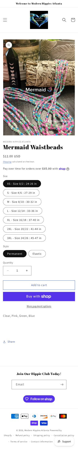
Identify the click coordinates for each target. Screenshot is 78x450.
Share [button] (11, 341)
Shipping (7, 161)
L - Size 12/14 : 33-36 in (22, 211)
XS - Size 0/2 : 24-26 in (22, 183)
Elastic (37, 253)
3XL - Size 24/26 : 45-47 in (24, 238)
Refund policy (23, 435)
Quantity (8, 262)
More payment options (39, 306)
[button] (5, 19)
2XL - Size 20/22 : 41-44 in (24, 229)
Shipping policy (41, 435)
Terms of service (18, 441)
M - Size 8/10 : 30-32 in (22, 202)
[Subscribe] (61, 384)
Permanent (14, 253)
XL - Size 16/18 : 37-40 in (23, 220)
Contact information (42, 441)
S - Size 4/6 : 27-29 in (21, 193)
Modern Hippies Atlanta (37, 430)
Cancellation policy (64, 435)
